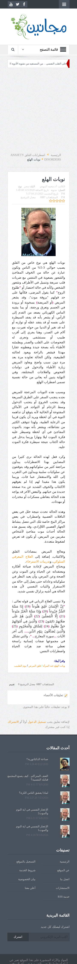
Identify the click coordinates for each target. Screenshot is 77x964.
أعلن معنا (30, 888)
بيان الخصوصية (27, 879)
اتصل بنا (65, 879)
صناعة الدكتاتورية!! (37, 759)
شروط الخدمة (27, 870)
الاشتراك (13, 721)
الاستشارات (63, 888)
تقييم (12, 684)
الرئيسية (65, 861)
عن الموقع (63, 870)
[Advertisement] (38, 110)
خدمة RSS (64, 896)
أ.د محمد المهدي (48, 186)
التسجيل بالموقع (26, 861)
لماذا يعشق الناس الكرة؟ (33, 792)
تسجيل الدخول (37, 721)
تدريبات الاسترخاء (38, 561)
